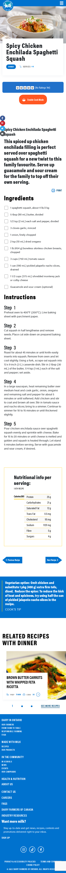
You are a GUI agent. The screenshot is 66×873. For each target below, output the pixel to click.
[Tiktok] (32, 849)
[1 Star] (17, 87)
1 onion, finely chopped (23, 234)
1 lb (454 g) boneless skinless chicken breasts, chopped (36, 250)
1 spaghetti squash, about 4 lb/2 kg (29, 207)
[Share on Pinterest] (2, 123)
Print (59, 190)
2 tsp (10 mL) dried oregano (25, 241)
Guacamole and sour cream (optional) (31, 287)
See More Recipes (50, 706)
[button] (62, 3)
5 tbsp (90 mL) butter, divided (26, 214)
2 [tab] (22, 706)
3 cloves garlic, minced (23, 228)
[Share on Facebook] (2, 118)
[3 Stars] (25, 87)
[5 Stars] (32, 87)
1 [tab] (12, 706)
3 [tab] (31, 706)
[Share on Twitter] (2, 128)
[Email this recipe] (2, 133)
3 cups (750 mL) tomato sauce (27, 259)
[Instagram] (24, 849)
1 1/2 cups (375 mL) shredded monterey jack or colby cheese (35, 278)
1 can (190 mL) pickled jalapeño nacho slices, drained (35, 267)
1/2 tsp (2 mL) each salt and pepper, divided (34, 221)
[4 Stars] (28, 87)
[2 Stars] (21, 87)
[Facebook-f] (41, 849)
